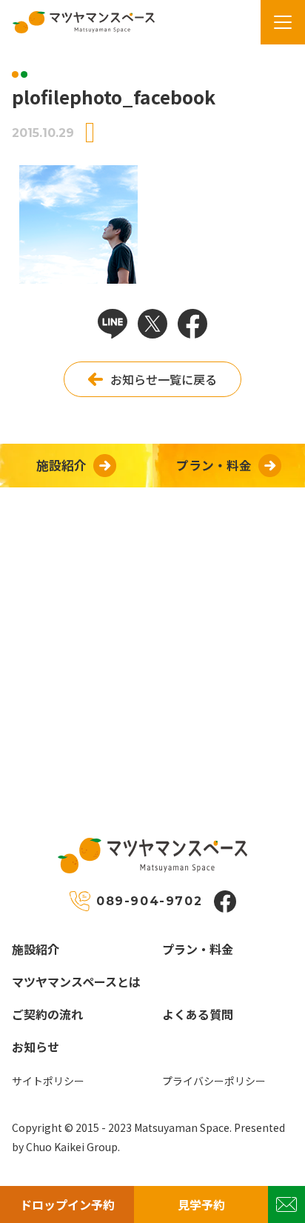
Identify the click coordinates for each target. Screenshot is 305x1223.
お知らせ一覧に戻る (163, 379)
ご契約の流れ (47, 1014)
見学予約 (201, 1204)
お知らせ (35, 1046)
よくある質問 (197, 1014)
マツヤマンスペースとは (76, 981)
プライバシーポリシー (214, 1081)
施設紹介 (35, 949)
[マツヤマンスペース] (78, 22)
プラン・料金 (197, 949)
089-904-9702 (149, 901)
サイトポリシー (48, 1081)
